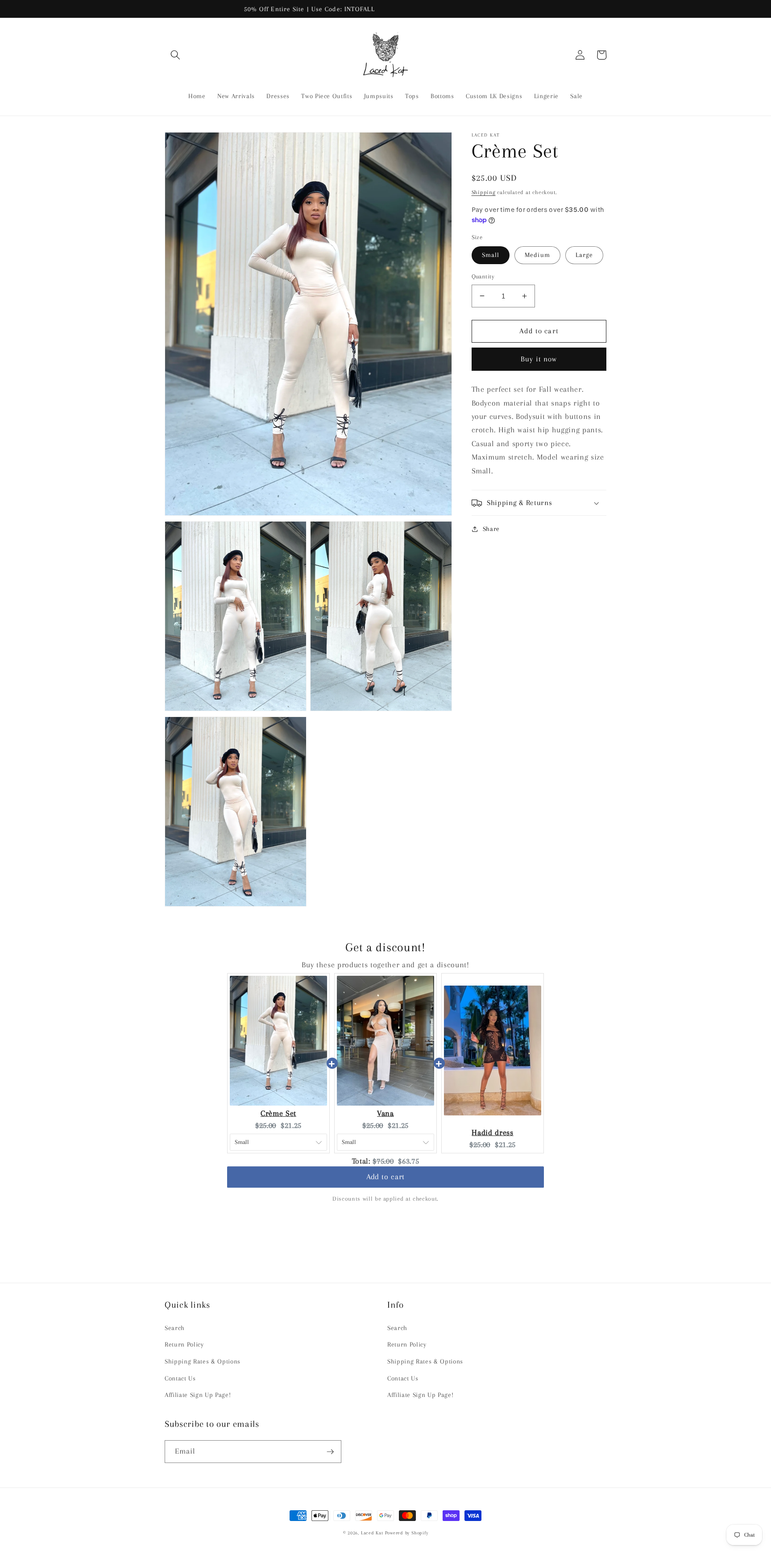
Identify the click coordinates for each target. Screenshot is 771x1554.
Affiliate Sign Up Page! (198, 1395)
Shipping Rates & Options (202, 1361)
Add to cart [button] (385, 1178)
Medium (537, 255)
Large (584, 255)
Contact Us (180, 1378)
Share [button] (491, 529)
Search (175, 1328)
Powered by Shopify (406, 1533)
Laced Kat (372, 1533)
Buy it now (539, 359)
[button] (175, 55)
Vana (385, 1113)
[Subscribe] (330, 1451)
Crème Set (278, 1113)
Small (491, 255)
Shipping (484, 192)
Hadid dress (492, 1132)
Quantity (483, 276)
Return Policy (184, 1344)
